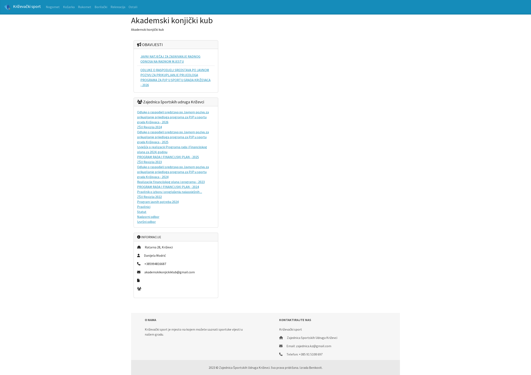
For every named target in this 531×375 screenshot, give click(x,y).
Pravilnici (143, 207)
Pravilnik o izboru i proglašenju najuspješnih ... (169, 192)
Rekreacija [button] (118, 7)
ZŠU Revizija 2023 (149, 162)
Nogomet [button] (53, 7)
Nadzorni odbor (148, 217)
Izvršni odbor (146, 222)
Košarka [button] (69, 7)
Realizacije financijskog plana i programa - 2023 (171, 182)
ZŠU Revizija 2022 (149, 197)
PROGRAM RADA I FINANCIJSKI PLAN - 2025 (168, 157)
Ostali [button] (133, 7)
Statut (141, 212)
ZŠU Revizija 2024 (149, 127)
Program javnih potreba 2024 (158, 202)
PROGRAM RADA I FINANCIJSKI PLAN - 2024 (168, 187)
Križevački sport (26, 6)
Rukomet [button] (84, 7)
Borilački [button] (101, 7)
